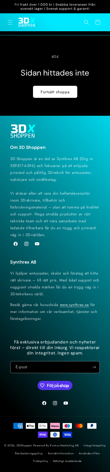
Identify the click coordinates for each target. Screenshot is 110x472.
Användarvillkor (89, 453)
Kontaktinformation (61, 453)
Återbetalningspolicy (29, 453)
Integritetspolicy (95, 445)
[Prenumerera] (94, 367)
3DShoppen (24, 445)
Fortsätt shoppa (55, 92)
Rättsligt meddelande (67, 461)
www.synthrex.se (74, 305)
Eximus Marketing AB (64, 445)
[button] (10, 22)
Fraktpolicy (40, 461)
